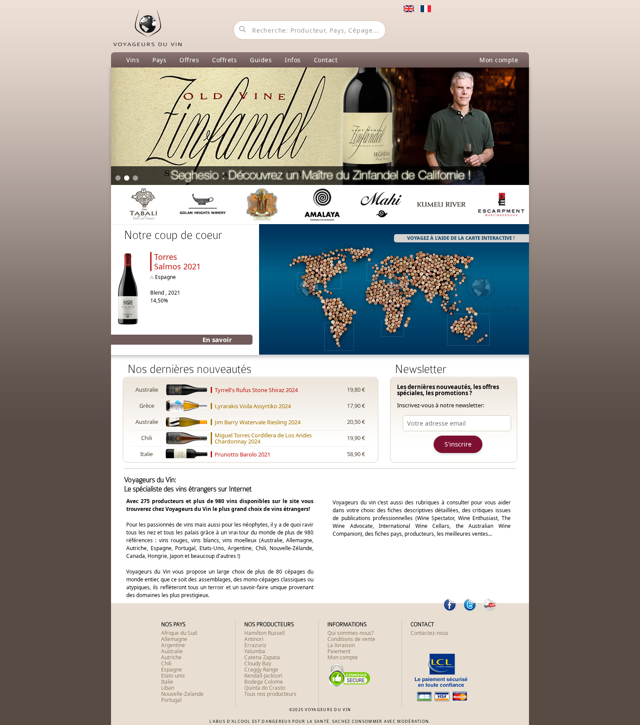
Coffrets (224, 60)
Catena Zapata (262, 657)
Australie (172, 651)
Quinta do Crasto (264, 687)
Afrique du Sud (179, 633)
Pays (159, 60)
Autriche (171, 657)
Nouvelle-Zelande (182, 694)
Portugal (171, 700)
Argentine (173, 645)
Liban (167, 687)
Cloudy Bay (257, 663)
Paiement (338, 651)
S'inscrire (458, 444)
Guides (261, 60)
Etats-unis (173, 675)
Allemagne (174, 639)
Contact (326, 60)
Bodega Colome (263, 681)
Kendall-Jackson (263, 675)
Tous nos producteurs (270, 694)
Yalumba (254, 651)
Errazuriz (255, 645)
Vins (132, 60)
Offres (189, 60)
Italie (167, 681)
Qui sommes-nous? (350, 633)
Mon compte (498, 60)
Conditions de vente (351, 639)
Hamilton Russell (264, 633)
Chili (166, 663)
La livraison (341, 645)
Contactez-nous (429, 633)
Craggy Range (261, 669)
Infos (293, 60)
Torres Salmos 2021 (177, 262)
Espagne (171, 669)
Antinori (253, 639)
